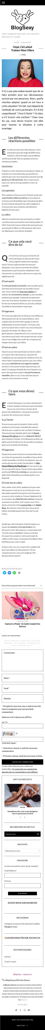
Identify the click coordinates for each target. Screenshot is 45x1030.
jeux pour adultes (27, 291)
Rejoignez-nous (10, 926)
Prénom (7, 881)
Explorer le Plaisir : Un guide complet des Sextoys (22, 625)
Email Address (10, 870)
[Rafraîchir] (17, 733)
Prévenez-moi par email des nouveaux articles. (23, 756)
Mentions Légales (22, 1004)
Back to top (21, 1025)
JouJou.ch (24, 1000)
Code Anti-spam (9, 743)
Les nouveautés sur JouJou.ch (23, 938)
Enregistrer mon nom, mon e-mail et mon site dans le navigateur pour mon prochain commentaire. (21, 709)
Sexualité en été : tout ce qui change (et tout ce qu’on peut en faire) (23, 812)
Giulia (24, 54)
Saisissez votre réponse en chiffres (17, 717)
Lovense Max (25, 505)
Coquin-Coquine (10, 962)
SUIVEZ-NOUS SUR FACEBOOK (22, 903)
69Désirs (7, 957)
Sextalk (16, 42)
